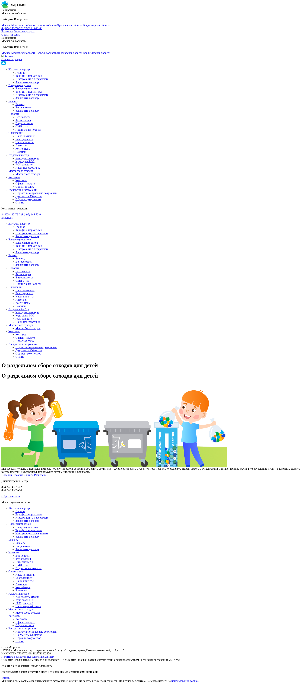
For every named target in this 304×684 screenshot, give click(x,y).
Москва (6, 25)
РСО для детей (24, 164)
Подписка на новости (28, 129)
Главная (20, 72)
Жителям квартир (19, 69)
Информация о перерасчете (31, 78)
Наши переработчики (28, 167)
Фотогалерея (23, 120)
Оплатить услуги (24, 31)
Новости (13, 113)
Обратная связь (10, 34)
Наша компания (24, 135)
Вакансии (7, 31)
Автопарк (21, 145)
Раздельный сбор (18, 154)
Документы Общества (28, 196)
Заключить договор (27, 82)
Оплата (19, 202)
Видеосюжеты (24, 123)
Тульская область (46, 25)
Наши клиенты (24, 142)
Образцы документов (28, 199)
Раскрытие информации (22, 189)
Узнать (5, 677)
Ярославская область (69, 25)
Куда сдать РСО (24, 161)
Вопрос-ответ (23, 107)
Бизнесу (13, 101)
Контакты (14, 177)
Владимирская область (96, 25)
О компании (15, 132)
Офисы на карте (25, 183)
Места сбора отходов (20, 170)
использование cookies (184, 680)
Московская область (23, 25)
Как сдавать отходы (27, 158)
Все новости (22, 116)
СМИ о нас (22, 126)
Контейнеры (22, 148)
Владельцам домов (19, 85)
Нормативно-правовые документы (36, 193)
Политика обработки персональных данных (27, 656)
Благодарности (24, 139)
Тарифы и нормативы (28, 75)
